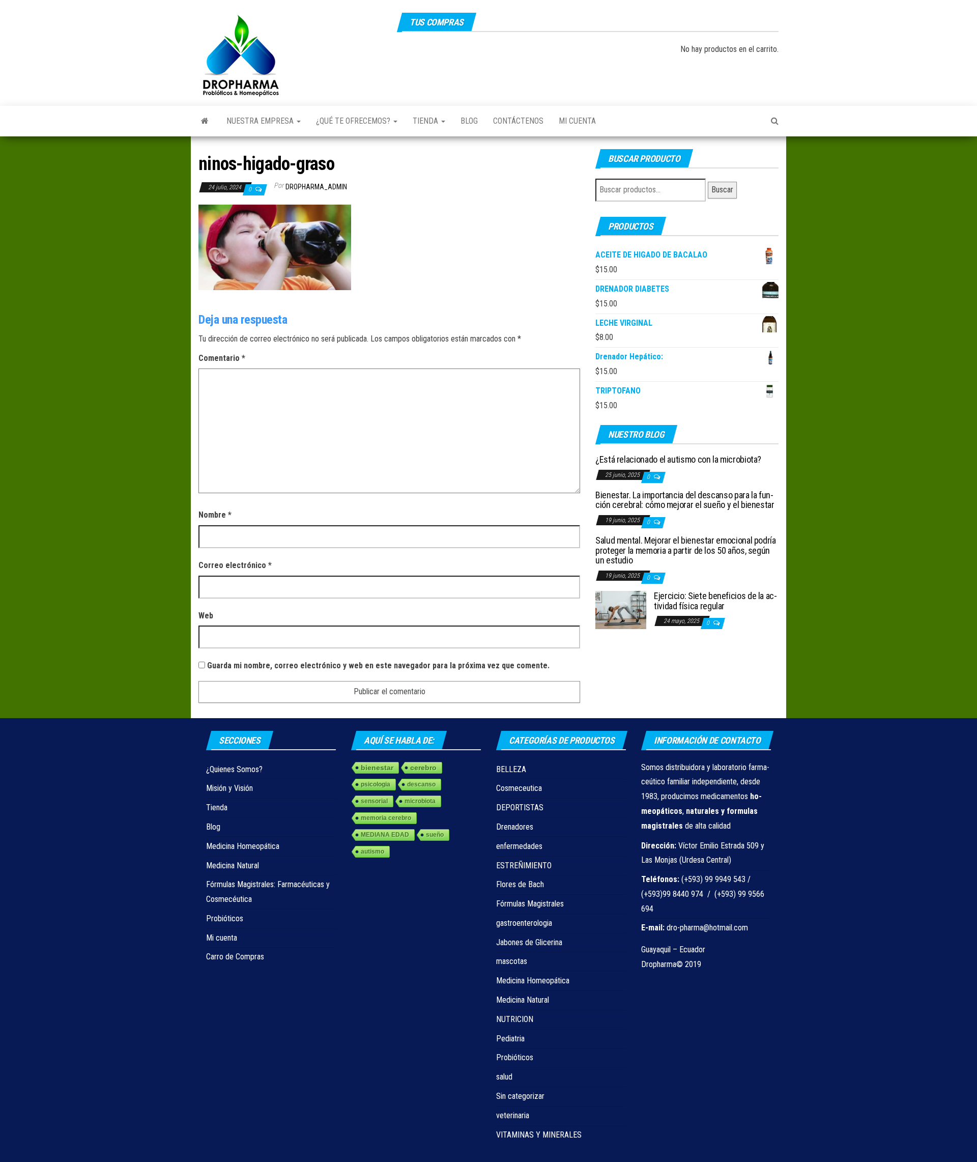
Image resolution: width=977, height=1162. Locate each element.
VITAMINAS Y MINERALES (539, 1135)
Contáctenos (518, 121)
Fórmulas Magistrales (530, 904)
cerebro (423, 767)
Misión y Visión (229, 788)
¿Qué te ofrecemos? (354, 121)
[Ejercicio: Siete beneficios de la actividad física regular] (620, 609)
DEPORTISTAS (519, 807)
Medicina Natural (232, 865)
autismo (372, 851)
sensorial (374, 801)
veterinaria (512, 1115)
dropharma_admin (316, 187)
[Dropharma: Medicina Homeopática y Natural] (205, 121)
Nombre (215, 515)
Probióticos (224, 918)
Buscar (722, 189)
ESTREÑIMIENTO (524, 865)
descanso (421, 784)
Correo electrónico (235, 565)
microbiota (420, 801)
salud (504, 1077)
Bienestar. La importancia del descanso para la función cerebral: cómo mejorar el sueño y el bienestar (684, 500)
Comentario (221, 358)
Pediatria (510, 1038)
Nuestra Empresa (261, 121)
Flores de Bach (520, 884)
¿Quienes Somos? (234, 769)
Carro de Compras (235, 956)
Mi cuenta (577, 121)
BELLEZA (511, 769)
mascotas (511, 961)
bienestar (377, 767)
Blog (469, 121)
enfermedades (519, 846)
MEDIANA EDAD (385, 834)
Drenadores (514, 827)
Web (205, 615)
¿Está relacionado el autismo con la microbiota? (678, 459)
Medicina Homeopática (242, 846)
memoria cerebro (386, 817)
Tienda (426, 121)
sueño (435, 834)
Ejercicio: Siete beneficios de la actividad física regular (715, 600)
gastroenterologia (524, 923)
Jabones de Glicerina (529, 942)
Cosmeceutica (519, 788)
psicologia (375, 784)
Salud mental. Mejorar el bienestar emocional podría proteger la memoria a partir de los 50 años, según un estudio (685, 550)
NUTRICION (514, 1019)
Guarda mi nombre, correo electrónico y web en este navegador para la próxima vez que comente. (378, 665)
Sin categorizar (520, 1096)
